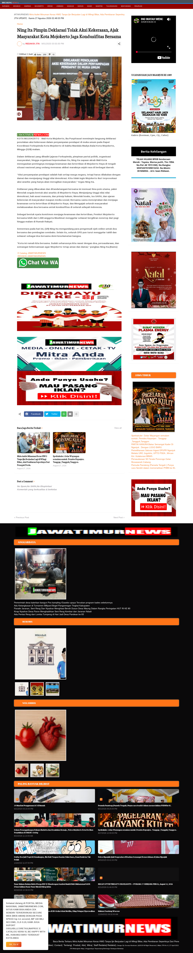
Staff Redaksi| (100, 945)
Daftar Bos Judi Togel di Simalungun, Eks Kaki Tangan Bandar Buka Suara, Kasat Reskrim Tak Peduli (52, 858)
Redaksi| (112, 945)
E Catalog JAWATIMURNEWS (32, 253)
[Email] (70, 414)
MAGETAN (99, 6)
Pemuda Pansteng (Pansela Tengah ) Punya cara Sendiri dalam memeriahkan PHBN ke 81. (134, 805)
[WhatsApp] (64, 414)
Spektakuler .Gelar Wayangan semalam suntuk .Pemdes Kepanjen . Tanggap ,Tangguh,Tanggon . (68, 459)
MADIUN (80, 6)
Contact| (58, 945)
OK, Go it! (13, 944)
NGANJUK (70, 6)
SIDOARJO (16, 6)
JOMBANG (59, 6)
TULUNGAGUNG (111, 6)
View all (118, 428)
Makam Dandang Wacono (109, 911)
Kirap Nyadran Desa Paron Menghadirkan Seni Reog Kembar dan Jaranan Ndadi (53, 611)
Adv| (84, 945)
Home (20, 24)
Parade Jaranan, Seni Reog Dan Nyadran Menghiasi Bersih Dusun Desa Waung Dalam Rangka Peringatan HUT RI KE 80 (72, 608)
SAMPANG (27, 6)
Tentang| (68, 945)
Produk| (77, 945)
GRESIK (50, 6)
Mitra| (89, 945)
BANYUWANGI (126, 6)
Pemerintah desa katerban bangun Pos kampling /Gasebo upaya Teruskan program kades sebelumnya (63, 602)
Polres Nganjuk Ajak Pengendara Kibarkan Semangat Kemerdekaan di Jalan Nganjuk (132, 857)
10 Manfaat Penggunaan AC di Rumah (29, 805)
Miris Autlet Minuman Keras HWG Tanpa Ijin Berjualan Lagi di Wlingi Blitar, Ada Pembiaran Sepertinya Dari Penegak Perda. (67, 14)
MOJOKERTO (39, 6)
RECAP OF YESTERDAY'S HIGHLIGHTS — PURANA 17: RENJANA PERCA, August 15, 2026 (135, 884)
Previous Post (22, 517)
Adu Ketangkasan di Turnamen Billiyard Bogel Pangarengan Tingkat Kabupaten (52, 605)
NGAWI (89, 6)
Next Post (118, 517)
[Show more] (76, 414)
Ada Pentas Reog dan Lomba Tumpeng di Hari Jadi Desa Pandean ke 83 (49, 614)
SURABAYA (5, 6)
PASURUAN (138, 6)
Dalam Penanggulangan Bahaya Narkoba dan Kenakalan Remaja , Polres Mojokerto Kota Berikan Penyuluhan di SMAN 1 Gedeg (53, 831)
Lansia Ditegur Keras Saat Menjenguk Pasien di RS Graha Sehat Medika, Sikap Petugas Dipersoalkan (54, 911)
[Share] (119, 43)
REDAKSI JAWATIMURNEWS (32, 256)
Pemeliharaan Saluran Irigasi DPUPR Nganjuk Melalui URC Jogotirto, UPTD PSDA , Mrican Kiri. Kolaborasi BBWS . (153, 453)
